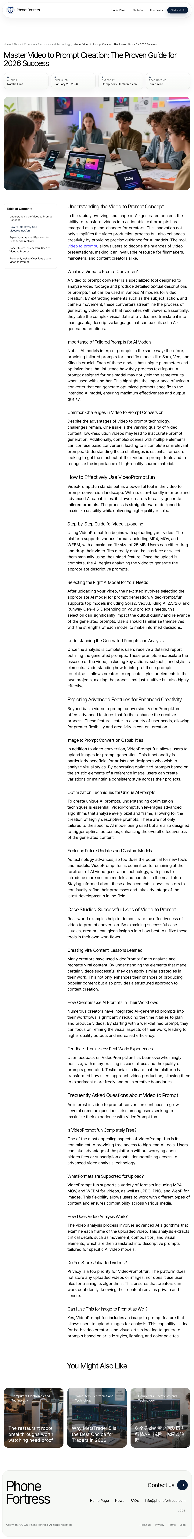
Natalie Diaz (15, 84)
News (17, 44)
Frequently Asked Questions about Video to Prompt (30, 260)
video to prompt (82, 246)
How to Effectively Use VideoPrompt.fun (23, 228)
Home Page (99, 1501)
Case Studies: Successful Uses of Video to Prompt (29, 249)
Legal (182, 1524)
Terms (172, 1524)
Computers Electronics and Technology (47, 44)
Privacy (159, 1524)
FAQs (135, 1501)
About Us (145, 1524)
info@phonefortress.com (165, 1501)
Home (7, 44)
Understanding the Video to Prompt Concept (30, 218)
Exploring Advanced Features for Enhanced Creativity (29, 239)
